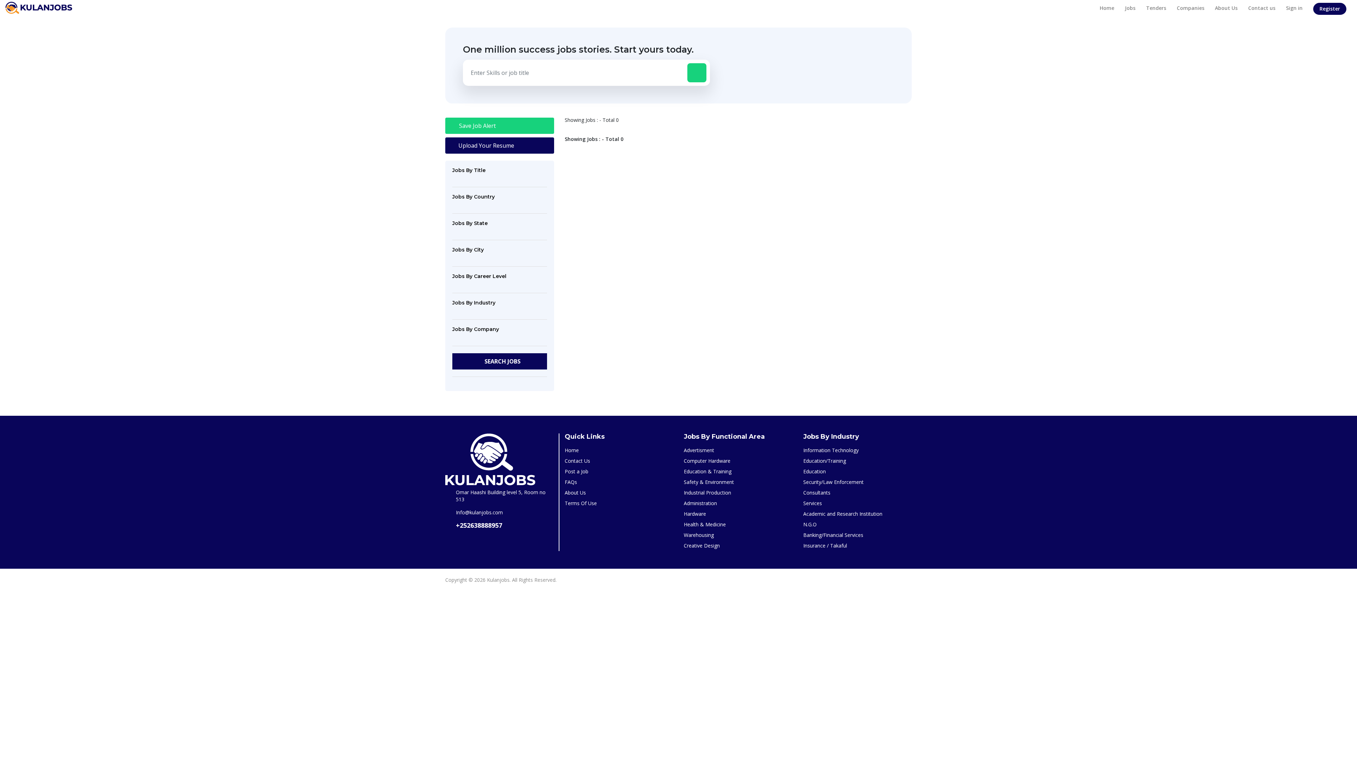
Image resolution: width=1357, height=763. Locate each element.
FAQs (571, 482)
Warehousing (699, 535)
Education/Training (824, 460)
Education (814, 471)
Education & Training (708, 471)
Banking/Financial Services (833, 535)
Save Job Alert (477, 126)
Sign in (1294, 8)
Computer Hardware (707, 460)
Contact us (1261, 8)
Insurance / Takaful (825, 545)
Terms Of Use (581, 503)
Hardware (695, 513)
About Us (1226, 8)
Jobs (1130, 8)
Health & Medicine (705, 524)
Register (1330, 8)
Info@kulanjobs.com (479, 512)
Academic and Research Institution (842, 513)
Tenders (1156, 8)
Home (1107, 8)
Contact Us (577, 460)
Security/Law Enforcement (833, 482)
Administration (700, 503)
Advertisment (699, 450)
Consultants (816, 492)
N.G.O (810, 524)
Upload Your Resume (485, 145)
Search (502, 361)
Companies (1190, 8)
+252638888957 (479, 525)
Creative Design (702, 545)
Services (812, 503)
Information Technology (831, 450)
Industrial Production (707, 492)
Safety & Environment (709, 482)
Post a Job (576, 471)
